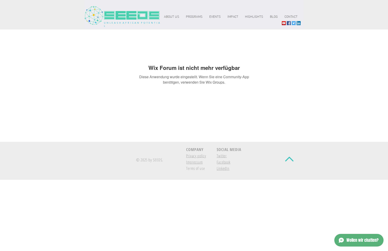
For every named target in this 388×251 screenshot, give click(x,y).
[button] (233, 17)
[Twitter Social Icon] (294, 23)
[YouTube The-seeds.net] (284, 23)
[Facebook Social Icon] (289, 23)
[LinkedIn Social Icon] (299, 23)
